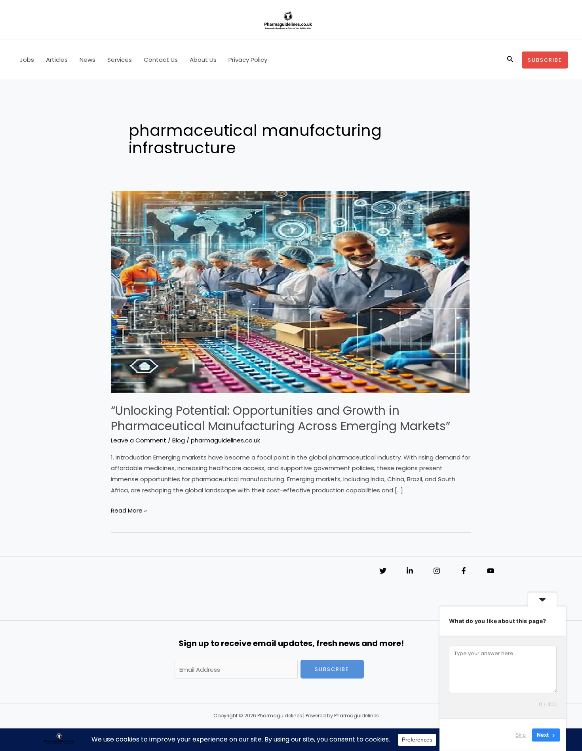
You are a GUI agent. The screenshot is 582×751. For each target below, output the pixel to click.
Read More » (129, 511)
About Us (203, 59)
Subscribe (332, 669)
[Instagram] (436, 570)
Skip (520, 735)
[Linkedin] (409, 570)
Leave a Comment (138, 440)
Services (119, 59)
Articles (57, 59)
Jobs (27, 59)
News (87, 59)
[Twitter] (382, 570)
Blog (178, 440)
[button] (510, 59)
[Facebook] (463, 570)
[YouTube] (490, 570)
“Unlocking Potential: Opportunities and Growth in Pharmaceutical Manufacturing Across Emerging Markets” (280, 418)
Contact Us (161, 59)
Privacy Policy (247, 59)
